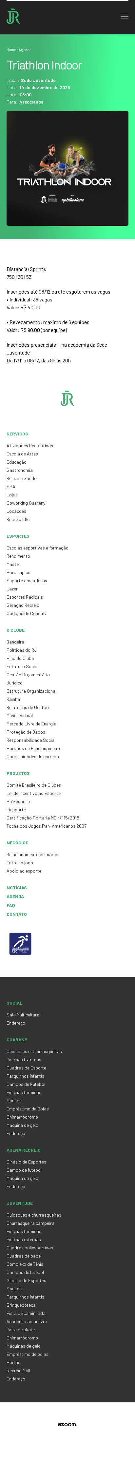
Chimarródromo (22, 1117)
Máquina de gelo (22, 1125)
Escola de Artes (22, 453)
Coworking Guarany (26, 503)
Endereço (16, 1023)
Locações (16, 511)
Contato (17, 914)
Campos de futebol (25, 1272)
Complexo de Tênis (25, 1264)
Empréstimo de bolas (27, 1354)
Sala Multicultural (23, 1014)
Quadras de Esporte (26, 1067)
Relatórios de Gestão (28, 707)
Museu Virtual (20, 715)
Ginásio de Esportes (26, 1161)
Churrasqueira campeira (30, 1223)
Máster (13, 564)
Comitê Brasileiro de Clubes (34, 785)
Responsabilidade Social (31, 740)
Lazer (12, 588)
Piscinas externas (24, 1239)
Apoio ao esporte (24, 871)
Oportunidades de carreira (33, 756)
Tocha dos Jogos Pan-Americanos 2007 (47, 826)
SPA (11, 486)
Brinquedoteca (21, 1305)
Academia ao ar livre (27, 1321)
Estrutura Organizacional (31, 691)
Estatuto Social (22, 666)
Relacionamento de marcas (34, 854)
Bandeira (15, 642)
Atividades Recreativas (30, 445)
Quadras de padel (24, 1256)
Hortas (13, 1362)
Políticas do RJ (22, 650)
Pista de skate (21, 1329)
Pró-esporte (19, 801)
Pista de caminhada (26, 1313)
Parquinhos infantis (25, 1076)
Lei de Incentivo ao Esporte (34, 793)
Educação (17, 462)
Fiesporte (16, 809)
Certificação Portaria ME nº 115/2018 (43, 817)
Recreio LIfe (18, 519)
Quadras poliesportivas (30, 1247)
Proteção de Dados (26, 732)
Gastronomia (20, 470)
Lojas (12, 494)
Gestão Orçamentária (28, 674)
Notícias (17, 887)
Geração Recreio (23, 605)
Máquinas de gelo (24, 1346)
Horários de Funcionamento (34, 748)
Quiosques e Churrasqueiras (34, 1051)
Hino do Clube (20, 658)
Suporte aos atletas (27, 580)
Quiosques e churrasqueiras (34, 1215)
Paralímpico (18, 572)
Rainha (13, 699)
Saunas (14, 1100)
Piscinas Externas (24, 1059)
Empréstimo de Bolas (28, 1108)
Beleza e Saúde (21, 478)
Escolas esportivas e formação (37, 547)
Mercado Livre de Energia (31, 723)
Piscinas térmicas (24, 1092)
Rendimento (18, 556)
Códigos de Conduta (27, 613)
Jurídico (15, 682)
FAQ (11, 905)
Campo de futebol (24, 1170)
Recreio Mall (18, 1370)
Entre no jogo (20, 862)
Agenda (15, 896)
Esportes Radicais (25, 597)
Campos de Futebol (26, 1084)
